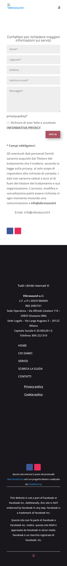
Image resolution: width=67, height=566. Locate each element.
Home (22, 345)
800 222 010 (39, 335)
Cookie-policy (33, 394)
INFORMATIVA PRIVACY (24, 128)
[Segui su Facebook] (10, 231)
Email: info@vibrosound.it (32, 212)
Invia (53, 134)
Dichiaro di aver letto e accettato (31, 125)
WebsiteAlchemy (15, 479)
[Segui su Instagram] (18, 231)
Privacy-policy (33, 386)
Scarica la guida (30, 369)
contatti (24, 376)
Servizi (23, 361)
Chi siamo (25, 353)
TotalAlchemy (35, 484)
